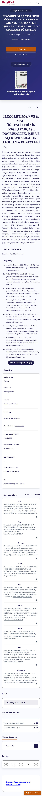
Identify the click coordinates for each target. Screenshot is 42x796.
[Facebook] (6, 764)
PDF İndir (20, 49)
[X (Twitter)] (21, 764)
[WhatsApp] (13, 764)
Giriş (37, 3)
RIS (28, 494)
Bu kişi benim (16, 418)
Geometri (5, 254)
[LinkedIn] (28, 764)
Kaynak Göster (20, 55)
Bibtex (37, 494)
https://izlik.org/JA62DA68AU (14, 484)
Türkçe (30, 3)
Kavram (21, 254)
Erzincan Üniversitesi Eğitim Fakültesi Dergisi (21, 93)
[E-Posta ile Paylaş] (36, 764)
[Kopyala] (36, 517)
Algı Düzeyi (14, 254)
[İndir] (36, 746)
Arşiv (4, 693)
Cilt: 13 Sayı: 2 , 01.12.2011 (15, 703)
